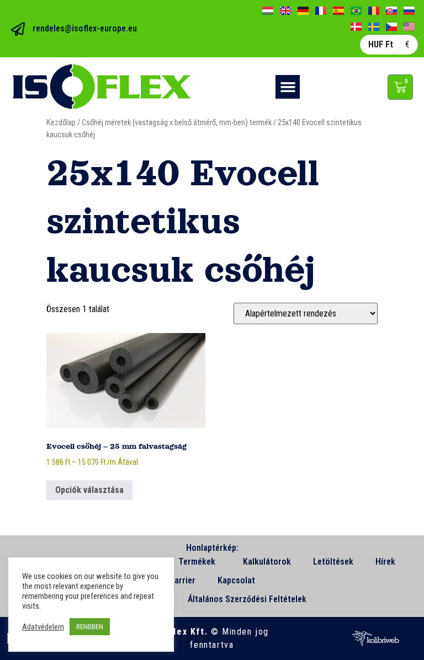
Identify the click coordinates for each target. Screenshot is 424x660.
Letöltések (333, 561)
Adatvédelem (43, 627)
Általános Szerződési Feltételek (247, 599)
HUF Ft (380, 44)
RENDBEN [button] (89, 627)
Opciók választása (89, 490)
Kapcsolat (236, 580)
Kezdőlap (61, 122)
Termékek (196, 561)
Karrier (182, 580)
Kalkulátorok (267, 561)
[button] (287, 87)
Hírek (385, 561)
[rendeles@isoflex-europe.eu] (18, 29)
